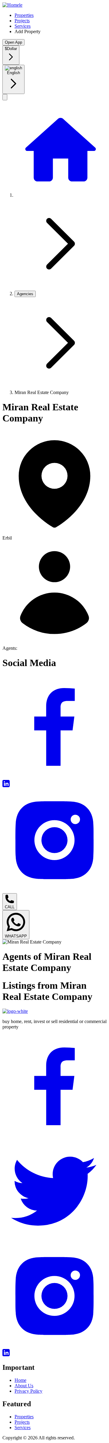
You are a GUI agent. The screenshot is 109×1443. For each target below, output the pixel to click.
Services (23, 26)
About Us (24, 1385)
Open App (13, 42)
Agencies (25, 294)
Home (20, 1380)
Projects (22, 20)
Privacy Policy (28, 1391)
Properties (24, 15)
